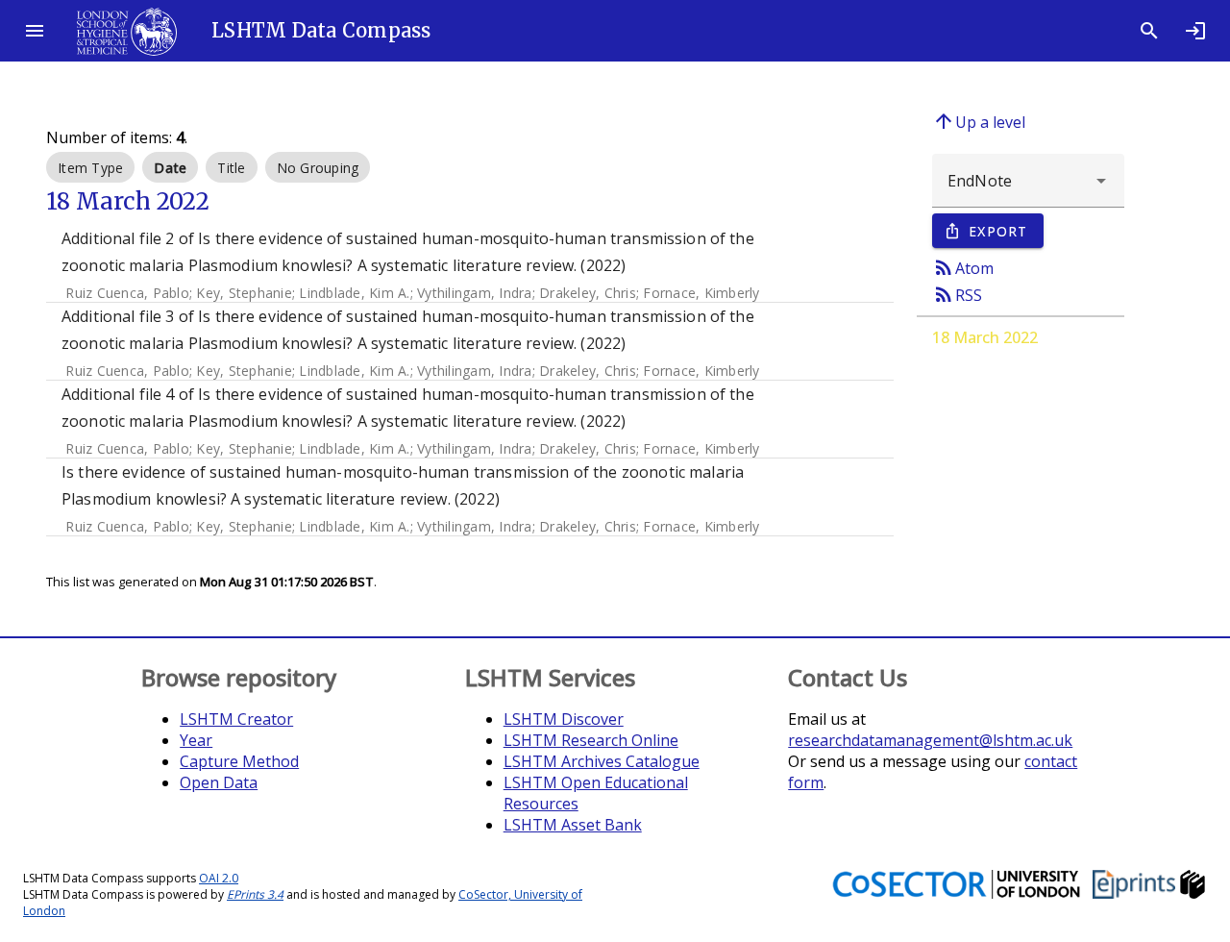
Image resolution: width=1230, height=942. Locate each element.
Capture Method (239, 761)
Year (196, 740)
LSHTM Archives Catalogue (602, 761)
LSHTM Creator (236, 719)
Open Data (219, 782)
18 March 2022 (985, 337)
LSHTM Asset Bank (573, 824)
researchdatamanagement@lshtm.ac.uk (930, 740)
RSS (957, 294)
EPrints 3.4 (255, 894)
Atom (963, 267)
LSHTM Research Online (591, 740)
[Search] (1149, 31)
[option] (90, 167)
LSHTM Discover (564, 719)
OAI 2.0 (218, 878)
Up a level (978, 121)
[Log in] (1195, 31)
